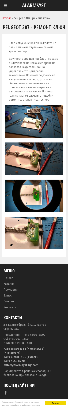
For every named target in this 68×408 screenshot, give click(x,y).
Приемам (55, 403)
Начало (7, 18)
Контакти (9, 307)
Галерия (8, 301)
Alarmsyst (34, 5)
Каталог (8, 284)
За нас (7, 295)
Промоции (10, 289)
